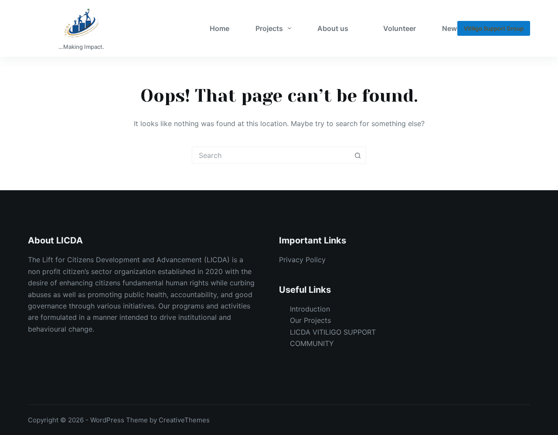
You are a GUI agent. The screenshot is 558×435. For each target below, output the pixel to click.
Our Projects (310, 320)
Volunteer (399, 28)
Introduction (310, 309)
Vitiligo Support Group (494, 28)
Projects (269, 28)
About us (332, 28)
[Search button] (357, 155)
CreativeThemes (184, 420)
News (451, 28)
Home (219, 28)
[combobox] (270, 155)
